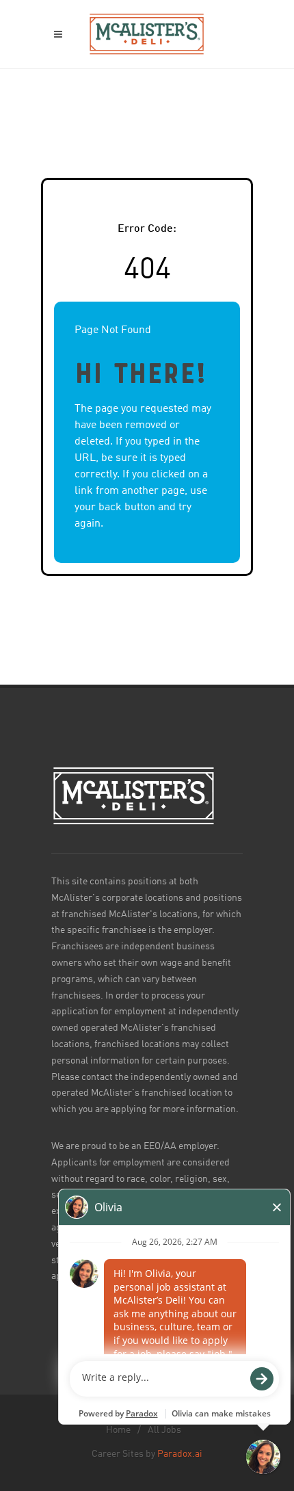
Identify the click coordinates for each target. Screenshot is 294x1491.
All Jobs (164, 1430)
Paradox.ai (179, 1454)
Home (118, 1430)
